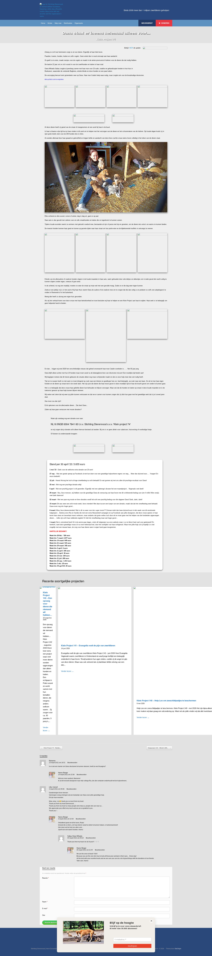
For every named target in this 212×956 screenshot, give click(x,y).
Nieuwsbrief (147, 23)
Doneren (165, 23)
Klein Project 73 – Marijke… (51, 748)
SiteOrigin (178, 948)
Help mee (58, 23)
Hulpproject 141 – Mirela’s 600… (159, 748)
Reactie (45, 878)
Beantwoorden (72, 762)
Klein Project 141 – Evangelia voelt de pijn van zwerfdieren (88, 645)
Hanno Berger (63, 773)
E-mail (45, 908)
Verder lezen (46, 729)
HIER (131, 48)
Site (43, 915)
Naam (44, 902)
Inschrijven (132, 946)
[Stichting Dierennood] (52, 10)
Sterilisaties (68, 23)
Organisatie (79, 23)
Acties (50, 23)
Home (43, 23)
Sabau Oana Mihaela (74, 836)
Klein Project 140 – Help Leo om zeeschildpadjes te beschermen (166, 700)
